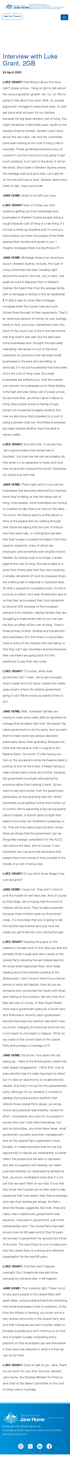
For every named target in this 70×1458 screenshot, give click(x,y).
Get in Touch (12, 16)
